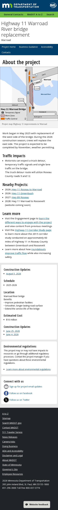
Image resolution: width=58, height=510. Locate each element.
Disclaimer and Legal (12, 455)
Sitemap (6, 418)
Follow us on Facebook (20, 393)
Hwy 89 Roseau (20, 197)
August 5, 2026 (13, 273)
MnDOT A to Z (35, 14)
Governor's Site (10, 469)
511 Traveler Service (12, 432)
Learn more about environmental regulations (28, 369)
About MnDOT (9, 460)
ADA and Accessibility (12, 450)
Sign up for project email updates (25, 386)
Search (50, 14)
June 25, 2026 (13, 331)
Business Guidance (28, 46)
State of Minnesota (11, 464)
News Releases (9, 437)
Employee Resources (12, 474)
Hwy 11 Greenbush (22, 193)
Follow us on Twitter (19, 399)
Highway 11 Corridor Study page (33, 229)
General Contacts (13, 14)
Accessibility (47, 46)
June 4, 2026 (12, 334)
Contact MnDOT (10, 427)
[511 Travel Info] (52, 5)
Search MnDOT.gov (11, 422)
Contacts (6, 52)
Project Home (9, 46)
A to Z (5, 413)
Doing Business (10, 446)
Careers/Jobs (8, 441)
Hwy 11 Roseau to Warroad (26, 189)
